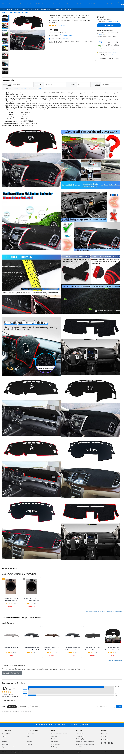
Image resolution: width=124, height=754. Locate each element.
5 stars (25, 686)
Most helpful (35, 706)
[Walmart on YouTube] (109, 743)
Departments (8, 9)
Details (111, 55)
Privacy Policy (80, 736)
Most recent (12, 706)
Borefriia (27, 3)
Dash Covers (40, 89)
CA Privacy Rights (81, 739)
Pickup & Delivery (46, 9)
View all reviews (8, 700)
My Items (70, 9)
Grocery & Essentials (33, 9)
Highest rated (23, 706)
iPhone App (104, 733)
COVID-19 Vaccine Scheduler (59, 733)
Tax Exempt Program (56, 747)
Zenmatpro (101, 3)
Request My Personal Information (85, 741)
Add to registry (115, 58)
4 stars (25, 689)
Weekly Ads (85, 725)
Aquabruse (16, 3)
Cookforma (32, 3)
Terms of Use (79, 733)
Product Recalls (55, 744)
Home (3, 12)
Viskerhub (4, 3)
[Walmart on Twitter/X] (105, 743)
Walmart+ (29, 741)
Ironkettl (85, 3)
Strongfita (79, 3)
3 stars (25, 691)
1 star (25, 695)
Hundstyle (107, 3)
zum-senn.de (65, 38)
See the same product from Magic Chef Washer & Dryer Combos (103, 611)
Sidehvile (38, 3)
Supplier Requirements (8, 747)
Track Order (73, 725)
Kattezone (113, 3)
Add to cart (109, 25)
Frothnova (55, 3)
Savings (23, 9)
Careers (63, 9)
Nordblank (44, 3)
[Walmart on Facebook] (102, 743)
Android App (104, 736)
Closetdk (22, 3)
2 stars (25, 693)
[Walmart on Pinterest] (112, 743)
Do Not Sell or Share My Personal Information (92, 752)
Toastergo (50, 3)
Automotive (9, 12)
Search (119, 706)
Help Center (61, 725)
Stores (28, 736)
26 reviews (62, 25)
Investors (4, 741)
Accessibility (54, 741)
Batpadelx (95, 3)
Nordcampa (73, 3)
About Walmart (6, 733)
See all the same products (115, 661)
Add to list (103, 58)
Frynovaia (61, 3)
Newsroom (5, 739)
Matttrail (90, 3)
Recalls (53, 739)
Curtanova (10, 3)
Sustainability (5, 744)
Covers (26, 12)
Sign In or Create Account (45, 725)
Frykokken (67, 3)
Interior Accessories (18, 12)
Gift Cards (29, 744)
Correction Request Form (11, 673)
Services (17, 9)
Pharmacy (56, 9)
